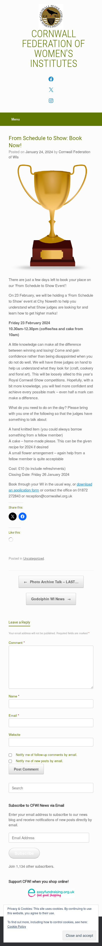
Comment (17, 642)
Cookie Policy (16, 926)
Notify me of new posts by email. (39, 760)
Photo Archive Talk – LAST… (51, 581)
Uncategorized (33, 558)
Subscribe (24, 853)
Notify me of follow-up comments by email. (46, 754)
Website (14, 734)
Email (14, 715)
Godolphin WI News (51, 598)
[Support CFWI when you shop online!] (51, 893)
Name (14, 696)
